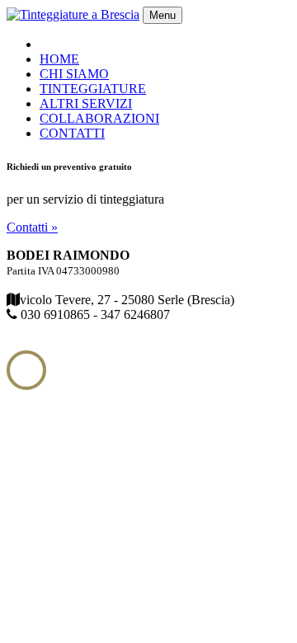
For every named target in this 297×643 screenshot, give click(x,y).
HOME (59, 59)
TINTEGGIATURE (93, 89)
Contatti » (32, 227)
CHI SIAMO (74, 74)
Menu (162, 15)
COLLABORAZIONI (99, 118)
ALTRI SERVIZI (86, 103)
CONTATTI (72, 133)
